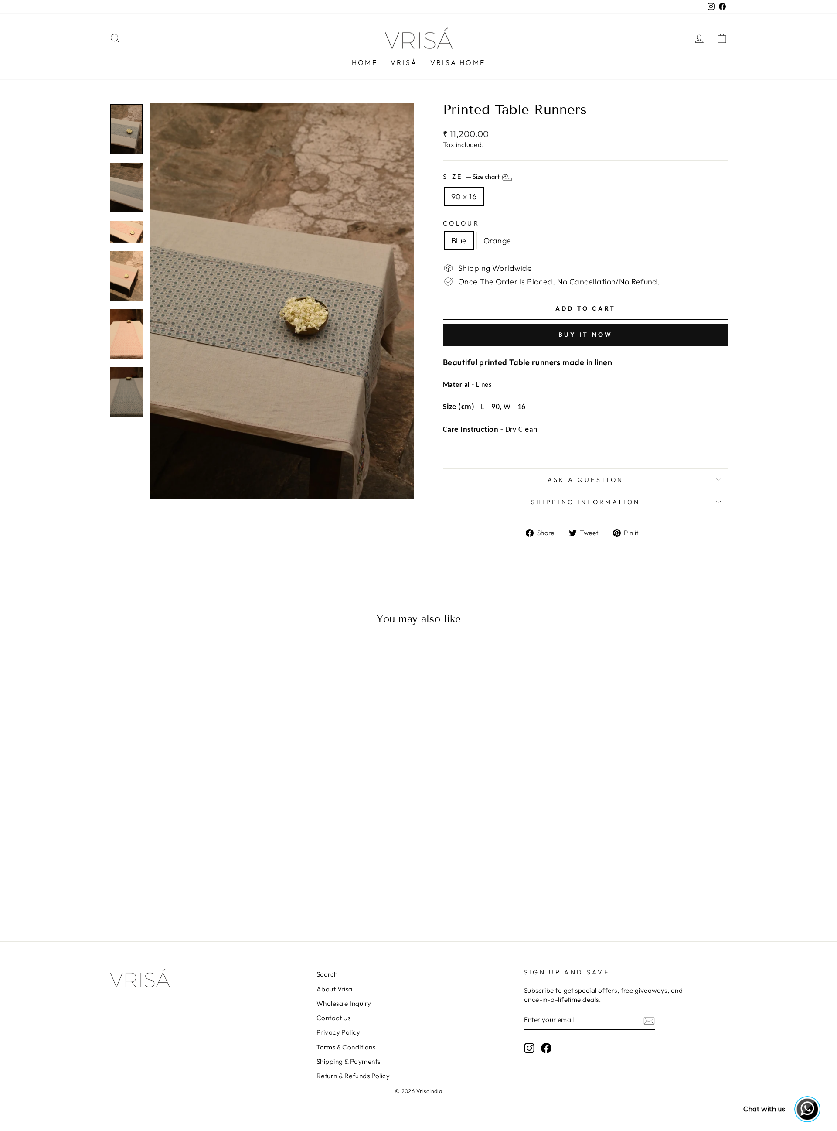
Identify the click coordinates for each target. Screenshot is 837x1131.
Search (327, 974)
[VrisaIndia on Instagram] (529, 1048)
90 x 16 (463, 196)
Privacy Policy (338, 1032)
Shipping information (585, 502)
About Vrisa (334, 989)
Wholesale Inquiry (343, 1003)
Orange (497, 241)
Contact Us (333, 1018)
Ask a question (585, 480)
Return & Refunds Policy (353, 1076)
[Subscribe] (649, 1020)
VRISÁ (404, 62)
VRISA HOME (457, 62)
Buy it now (585, 334)
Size (472, 177)
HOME (365, 62)
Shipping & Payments (348, 1061)
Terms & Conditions (345, 1047)
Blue (459, 241)
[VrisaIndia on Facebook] (546, 1048)
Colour (461, 223)
